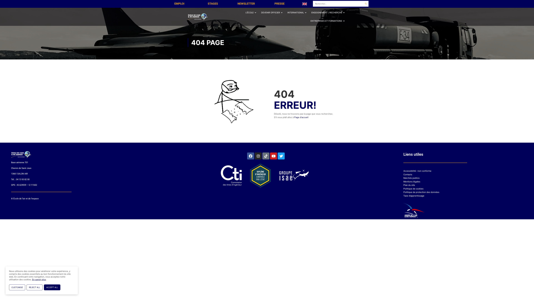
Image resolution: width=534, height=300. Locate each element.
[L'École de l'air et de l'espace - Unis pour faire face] (198, 16)
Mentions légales (411, 181)
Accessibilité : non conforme (417, 171)
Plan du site (409, 185)
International (295, 12)
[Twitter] (281, 155)
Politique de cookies (413, 188)
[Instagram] (258, 155)
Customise (17, 287)
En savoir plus (39, 279)
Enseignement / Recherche (326, 12)
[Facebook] (250, 155)
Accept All (52, 287)
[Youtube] (273, 155)
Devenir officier (270, 12)
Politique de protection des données (421, 192)
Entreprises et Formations (326, 21)
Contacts (407, 174)
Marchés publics (411, 178)
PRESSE (280, 3)
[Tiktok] (265, 155)
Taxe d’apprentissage (413, 195)
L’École (250, 12)
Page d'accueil (301, 117)
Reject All (34, 287)
